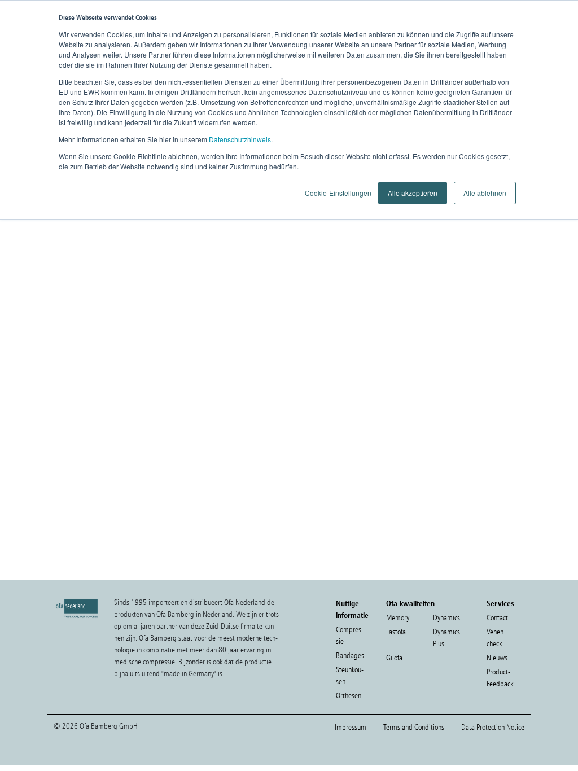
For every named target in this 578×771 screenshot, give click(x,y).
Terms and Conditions (413, 727)
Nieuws (497, 658)
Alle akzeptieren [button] (412, 193)
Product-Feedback (500, 678)
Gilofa (394, 658)
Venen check (495, 638)
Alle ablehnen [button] (484, 193)
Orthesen (348, 695)
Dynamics (446, 618)
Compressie (350, 635)
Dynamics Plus (446, 638)
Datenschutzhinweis (240, 139)
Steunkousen (350, 675)
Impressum (350, 727)
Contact (497, 618)
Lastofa (396, 632)
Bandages (350, 655)
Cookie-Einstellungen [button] (338, 193)
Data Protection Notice (492, 727)
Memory (397, 618)
